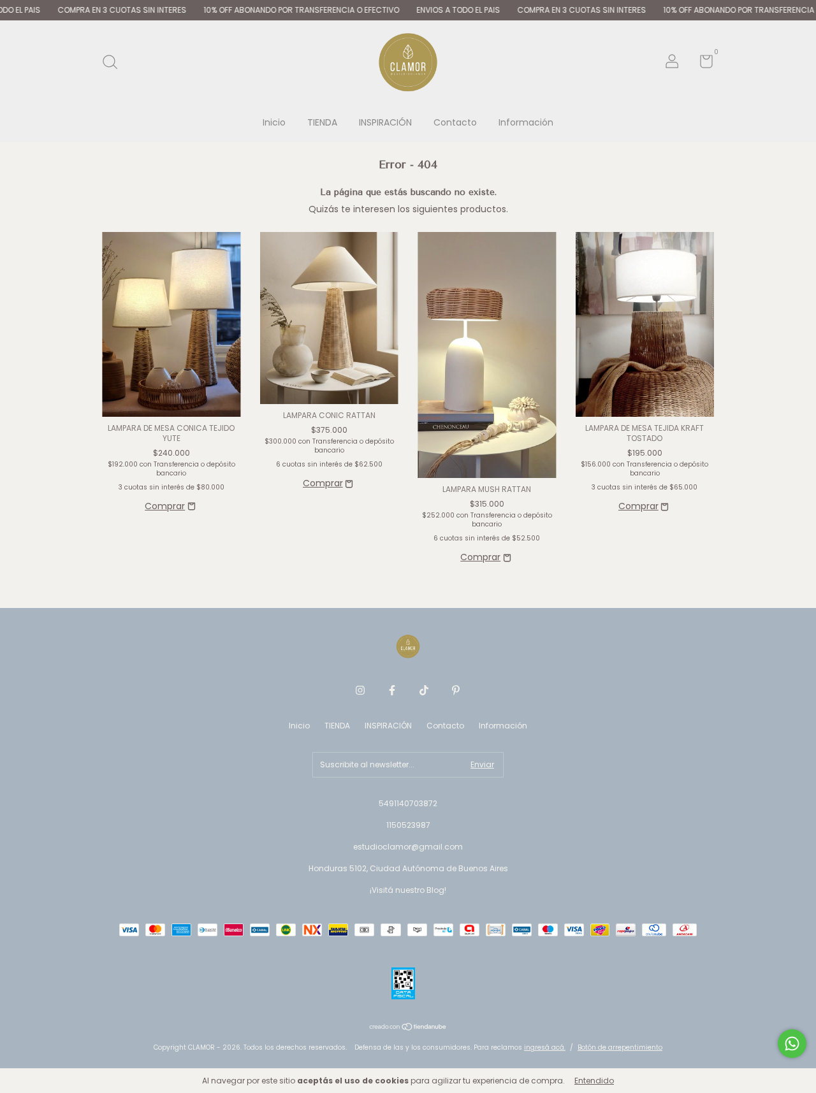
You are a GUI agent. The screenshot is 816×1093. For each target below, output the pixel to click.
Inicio (274, 122)
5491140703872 (408, 803)
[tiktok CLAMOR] (424, 690)
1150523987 (408, 825)
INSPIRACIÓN (385, 122)
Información (526, 122)
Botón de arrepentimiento (620, 1047)
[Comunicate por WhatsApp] (792, 1043)
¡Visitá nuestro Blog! (408, 890)
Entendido (594, 1080)
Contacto (455, 122)
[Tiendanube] (408, 1028)
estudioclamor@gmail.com (408, 846)
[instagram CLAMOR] (360, 690)
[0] (701, 64)
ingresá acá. (544, 1047)
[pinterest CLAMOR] (456, 690)
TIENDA (322, 122)
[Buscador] (114, 63)
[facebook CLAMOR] (392, 690)
